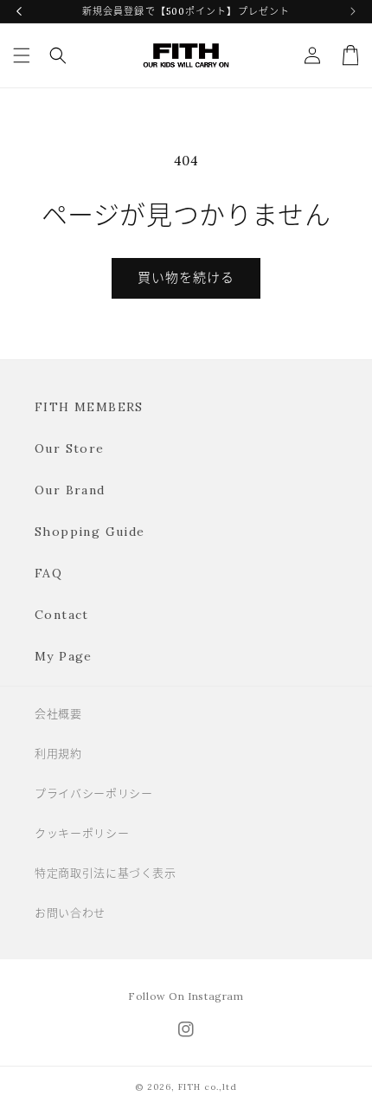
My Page (64, 656)
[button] (22, 55)
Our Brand (70, 490)
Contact (62, 614)
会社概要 (58, 713)
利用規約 (58, 753)
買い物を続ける (186, 277)
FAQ (48, 573)
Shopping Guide (90, 531)
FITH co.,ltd (207, 1087)
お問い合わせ (70, 913)
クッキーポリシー (82, 833)
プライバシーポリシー (94, 793)
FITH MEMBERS (89, 407)
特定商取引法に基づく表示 (105, 873)
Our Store (70, 448)
